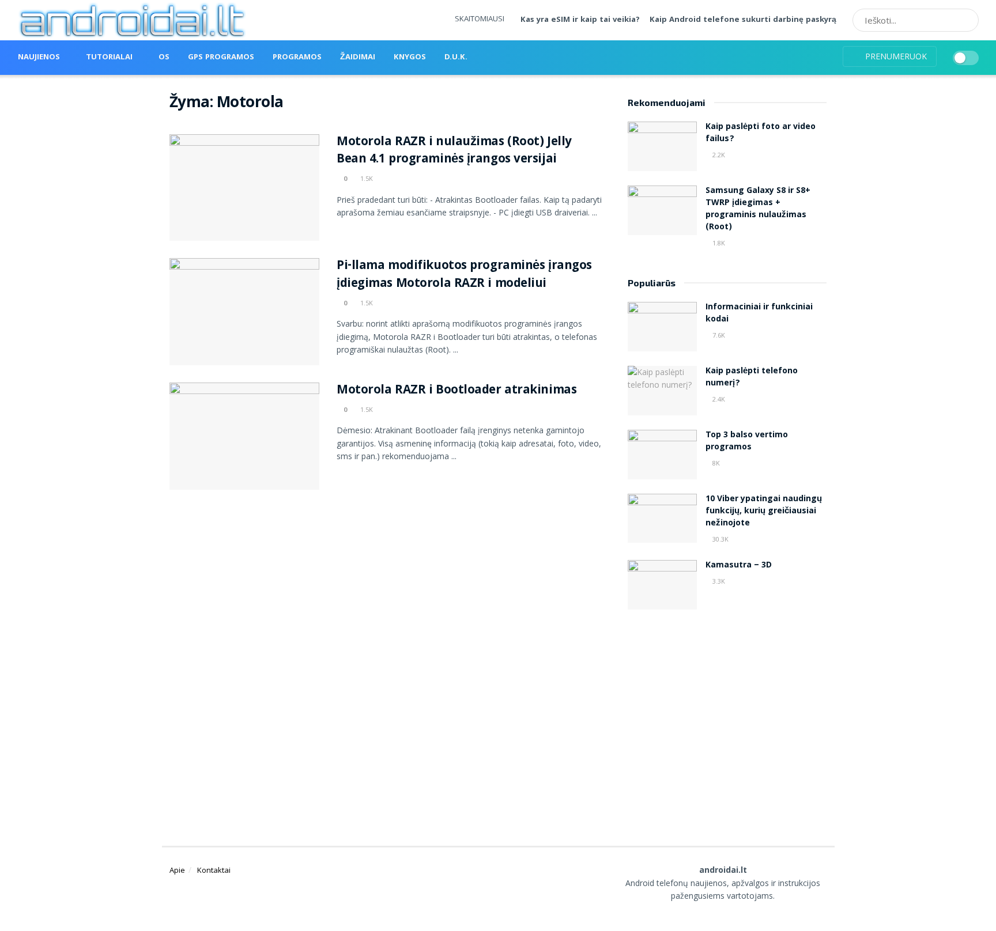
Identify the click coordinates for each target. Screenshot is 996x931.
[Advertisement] (727, 713)
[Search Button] (966, 20)
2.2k (718, 154)
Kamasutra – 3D (738, 566)
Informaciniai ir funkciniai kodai (759, 314)
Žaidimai (357, 57)
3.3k (718, 581)
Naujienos (39, 57)
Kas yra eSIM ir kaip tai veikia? (580, 20)
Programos (297, 57)
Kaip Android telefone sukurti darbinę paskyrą (743, 20)
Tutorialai (109, 57)
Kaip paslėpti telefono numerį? (751, 378)
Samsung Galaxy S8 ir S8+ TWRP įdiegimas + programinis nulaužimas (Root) (757, 209)
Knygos (410, 57)
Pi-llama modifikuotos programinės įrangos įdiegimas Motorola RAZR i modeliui (464, 275)
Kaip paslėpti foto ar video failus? (760, 133)
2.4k (718, 399)
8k (715, 463)
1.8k (718, 243)
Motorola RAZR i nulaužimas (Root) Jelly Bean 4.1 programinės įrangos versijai (454, 152)
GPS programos (221, 57)
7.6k (718, 335)
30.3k (720, 539)
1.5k (366, 178)
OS (164, 57)
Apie (177, 870)
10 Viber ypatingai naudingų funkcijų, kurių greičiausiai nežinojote (763, 512)
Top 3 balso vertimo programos (746, 442)
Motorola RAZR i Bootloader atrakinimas (456, 391)
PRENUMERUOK (895, 56)
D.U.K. (455, 57)
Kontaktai (214, 870)
